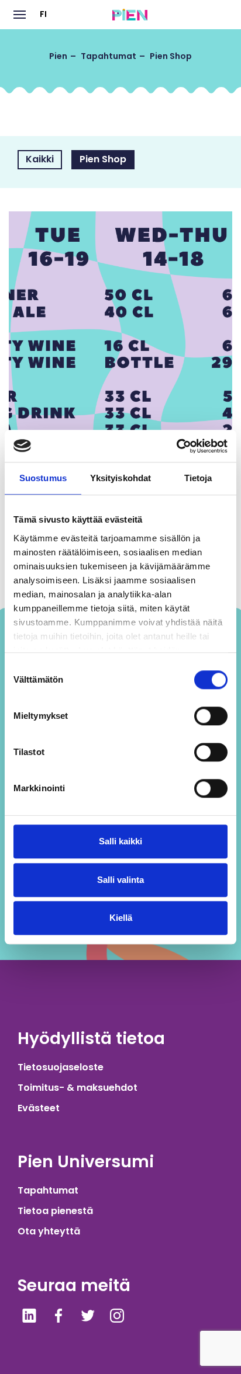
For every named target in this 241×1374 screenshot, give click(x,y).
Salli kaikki (120, 841)
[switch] (211, 716)
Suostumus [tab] (43, 478)
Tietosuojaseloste (61, 1067)
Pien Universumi (86, 1161)
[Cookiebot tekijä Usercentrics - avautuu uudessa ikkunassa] (176, 446)
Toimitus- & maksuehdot (77, 1087)
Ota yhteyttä (49, 1231)
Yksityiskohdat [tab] (120, 478)
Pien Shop (103, 159)
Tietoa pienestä (55, 1211)
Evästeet (39, 1108)
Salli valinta (120, 880)
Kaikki (40, 159)
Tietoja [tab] (198, 478)
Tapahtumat (48, 1190)
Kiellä (120, 918)
